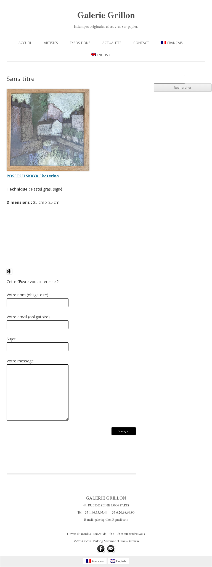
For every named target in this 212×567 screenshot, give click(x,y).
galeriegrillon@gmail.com (111, 519)
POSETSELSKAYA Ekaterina (33, 175)
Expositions (80, 42)
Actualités (111, 42)
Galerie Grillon (106, 14)
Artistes (51, 42)
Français (174, 42)
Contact (141, 42)
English (103, 55)
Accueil (25, 42)
